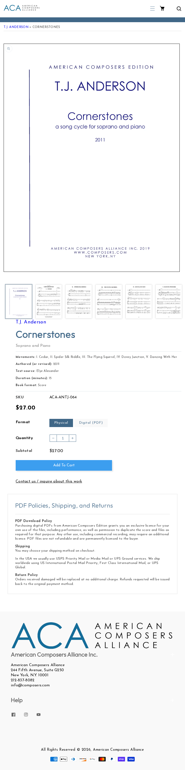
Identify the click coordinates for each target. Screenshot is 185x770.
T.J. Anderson (16, 27)
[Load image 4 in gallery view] (109, 302)
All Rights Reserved (58, 750)
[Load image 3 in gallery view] (78, 302)
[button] (152, 8)
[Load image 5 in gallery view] (139, 302)
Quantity (24, 438)
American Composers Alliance (118, 750)
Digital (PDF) (91, 423)
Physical (61, 423)
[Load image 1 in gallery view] (19, 302)
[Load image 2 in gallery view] (49, 302)
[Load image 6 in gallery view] (169, 302)
